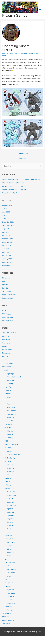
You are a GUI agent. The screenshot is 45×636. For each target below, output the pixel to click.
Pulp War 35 (6, 356)
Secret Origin (6, 291)
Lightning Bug (11, 414)
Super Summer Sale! (9, 193)
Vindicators (8, 586)
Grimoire (10, 549)
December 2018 (7, 262)
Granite (9, 451)
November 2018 (7, 265)
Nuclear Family (9, 458)
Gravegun (10, 434)
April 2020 (6, 232)
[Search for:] (22, 166)
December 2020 (8, 222)
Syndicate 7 (8, 539)
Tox (8, 475)
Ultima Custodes (10, 583)
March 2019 (6, 255)
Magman (10, 519)
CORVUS (7, 394)
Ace (8, 400)
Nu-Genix (7, 448)
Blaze (8, 404)
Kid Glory (10, 438)
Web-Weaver (11, 603)
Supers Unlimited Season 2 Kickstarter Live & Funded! (21, 179)
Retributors (8, 485)
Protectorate (6, 353)
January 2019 (7, 259)
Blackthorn (10, 512)
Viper (8, 532)
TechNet (7, 559)
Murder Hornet (7, 349)
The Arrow (10, 596)
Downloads (6, 339)
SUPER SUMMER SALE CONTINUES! (15, 189)
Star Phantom (11, 380)
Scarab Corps (9, 488)
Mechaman (11, 465)
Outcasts (7, 461)
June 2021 (6, 219)
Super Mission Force (28, 53)
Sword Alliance (9, 363)
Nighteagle (10, 374)
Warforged (8, 606)
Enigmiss (10, 431)
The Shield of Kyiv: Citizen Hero (13, 183)
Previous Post (23, 153)
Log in (4, 310)
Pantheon (7, 478)
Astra (39, 632)
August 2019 (6, 245)
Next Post (22, 159)
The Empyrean (9, 562)
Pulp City (17, 53)
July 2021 (5, 215)
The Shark (10, 600)
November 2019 (8, 242)
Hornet (4, 346)
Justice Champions (11, 444)
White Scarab (11, 495)
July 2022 (5, 208)
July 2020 (5, 229)
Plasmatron (11, 593)
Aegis (6, 370)
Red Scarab (11, 492)
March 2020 (6, 235)
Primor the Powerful (14, 377)
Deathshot (10, 610)
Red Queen (10, 529)
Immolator (10, 515)
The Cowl (10, 421)
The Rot (7, 566)
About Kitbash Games (9, 333)
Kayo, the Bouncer (13, 454)
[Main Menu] (40, 9)
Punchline (10, 525)
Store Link (5, 617)
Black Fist (7, 387)
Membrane (10, 468)
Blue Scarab (11, 407)
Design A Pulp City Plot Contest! (13, 186)
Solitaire (9, 576)
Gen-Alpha (6, 343)
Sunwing (10, 384)
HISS (6, 441)
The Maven (6, 623)
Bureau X (5, 336)
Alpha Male (10, 502)
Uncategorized (7, 298)
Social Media (6, 613)
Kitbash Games (14, 15)
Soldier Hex (11, 417)
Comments (7, 317)
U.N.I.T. (7, 579)
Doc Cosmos (11, 411)
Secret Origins (7, 366)
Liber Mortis (11, 573)
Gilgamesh (10, 590)
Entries (6, 314)
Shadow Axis (8, 498)
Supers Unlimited (8, 620)
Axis (5, 360)
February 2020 (7, 239)
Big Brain (10, 509)
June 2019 (6, 249)
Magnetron (10, 552)
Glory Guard (8, 427)
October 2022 (7, 205)
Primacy (7, 481)
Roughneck (11, 471)
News (4, 53)
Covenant (7, 397)
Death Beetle (11, 569)
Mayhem (10, 522)
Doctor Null (11, 542)
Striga (9, 556)
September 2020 (8, 225)
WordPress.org (7, 320)
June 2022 (6, 212)
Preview (10, 53)
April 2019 (5, 252)
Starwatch (8, 535)
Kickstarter (6, 278)
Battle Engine (11, 505)
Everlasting (8, 424)
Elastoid (9, 546)
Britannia (7, 390)
